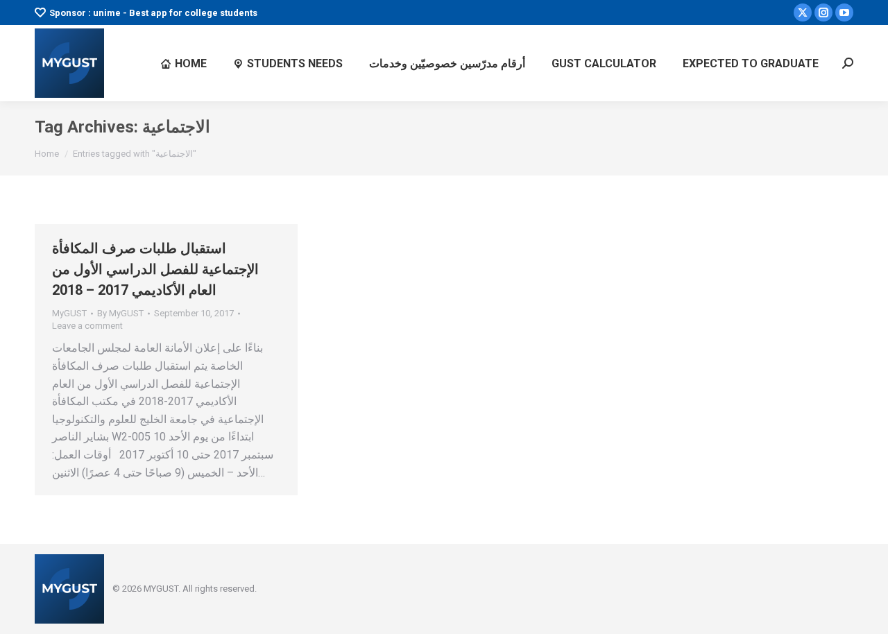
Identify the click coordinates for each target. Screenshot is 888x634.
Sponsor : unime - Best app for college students (153, 13)
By (120, 313)
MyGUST (69, 313)
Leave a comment (87, 325)
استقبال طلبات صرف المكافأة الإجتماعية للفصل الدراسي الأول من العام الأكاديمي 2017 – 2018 (155, 269)
